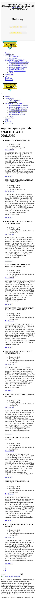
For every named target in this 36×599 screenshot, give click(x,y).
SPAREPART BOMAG (16, 69)
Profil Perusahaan (14, 56)
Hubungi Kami (9, 74)
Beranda (7, 53)
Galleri (11, 72)
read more (8, 176)
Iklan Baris (8, 78)
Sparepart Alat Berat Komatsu (18, 64)
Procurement (9, 80)
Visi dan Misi (13, 58)
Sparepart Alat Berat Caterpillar (19, 62)
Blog (6, 76)
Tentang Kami (9, 55)
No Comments (9, 150)
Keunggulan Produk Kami (17, 71)
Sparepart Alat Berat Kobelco (18, 65)
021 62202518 (17, 8)
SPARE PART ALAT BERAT (14, 60)
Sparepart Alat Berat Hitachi (18, 67)
